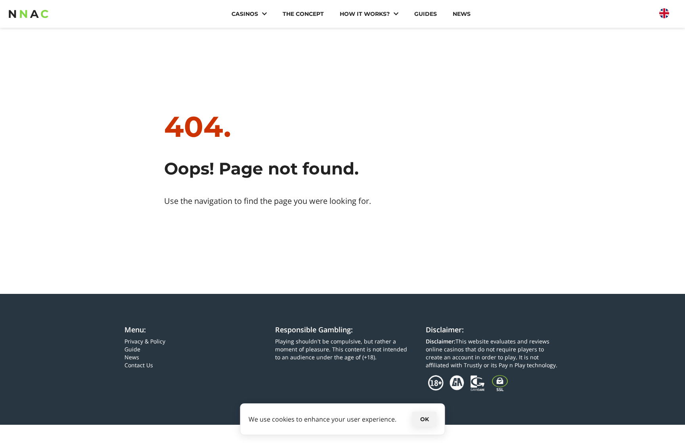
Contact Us (138, 365)
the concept (303, 13)
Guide (132, 349)
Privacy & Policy (144, 341)
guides (425, 13)
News (462, 13)
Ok (424, 419)
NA (28, 14)
